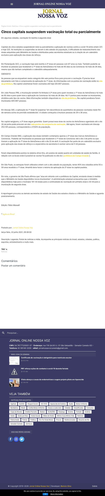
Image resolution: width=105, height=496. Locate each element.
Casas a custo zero (54, 408)
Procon (58, 420)
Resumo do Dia (84, 420)
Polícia (24, 420)
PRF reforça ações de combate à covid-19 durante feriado (44, 369)
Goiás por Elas (23, 416)
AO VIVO (44, 404)
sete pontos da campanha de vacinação (48, 124)
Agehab (13, 404)
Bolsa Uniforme (81, 404)
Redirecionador (70, 420)
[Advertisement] (52, 465)
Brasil (23, 408)
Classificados (78, 408)
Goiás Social (35, 416)
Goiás (12, 416)
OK (45, 494)
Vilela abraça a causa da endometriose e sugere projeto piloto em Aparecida (52, 379)
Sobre (94, 486)
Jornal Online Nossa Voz (23, 227)
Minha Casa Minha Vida (65, 416)
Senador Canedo (16, 424)
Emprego (62, 412)
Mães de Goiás (48, 416)
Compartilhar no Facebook (10, 439)
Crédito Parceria (31, 412)
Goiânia (87, 412)
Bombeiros (14, 408)
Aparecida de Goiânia (58, 404)
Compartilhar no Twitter (21, 439)
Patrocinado (14, 420)
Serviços (29, 424)
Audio (71, 404)
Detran (42, 412)
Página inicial (6, 26)
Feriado (79, 412)
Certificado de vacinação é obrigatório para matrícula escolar (46, 358)
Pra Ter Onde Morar (46, 420)
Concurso (90, 408)
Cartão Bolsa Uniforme (36, 408)
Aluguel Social (33, 404)
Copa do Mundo (16, 412)
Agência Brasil (8, 214)
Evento (70, 412)
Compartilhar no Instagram (16, 439)
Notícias (15, 26)
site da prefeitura (68, 98)
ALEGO (21, 404)
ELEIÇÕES (51, 412)
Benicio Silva (66, 486)
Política (33, 420)
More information (56, 494)
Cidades (68, 408)
